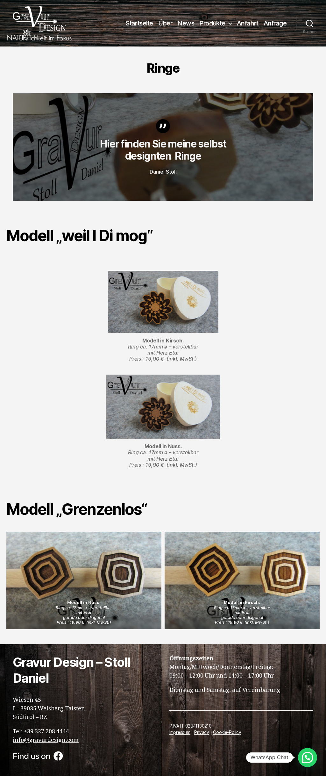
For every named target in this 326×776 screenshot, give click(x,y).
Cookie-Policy (227, 732)
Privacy (201, 732)
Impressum (179, 732)
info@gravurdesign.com (46, 740)
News (185, 23)
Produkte (212, 23)
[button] (307, 757)
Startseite (139, 23)
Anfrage (275, 23)
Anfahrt (248, 23)
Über (165, 23)
